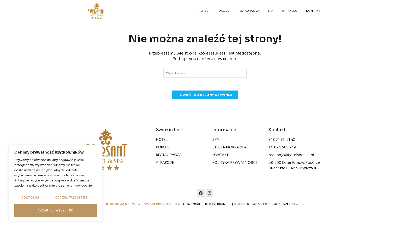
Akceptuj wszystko (55, 210)
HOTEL (203, 10)
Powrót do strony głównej (205, 95)
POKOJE (223, 10)
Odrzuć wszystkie (71, 198)
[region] (55, 183)
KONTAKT (313, 10)
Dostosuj (30, 198)
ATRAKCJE (290, 10)
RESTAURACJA (248, 10)
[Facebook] (201, 193)
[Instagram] (209, 193)
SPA (271, 10)
